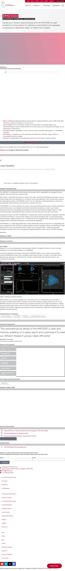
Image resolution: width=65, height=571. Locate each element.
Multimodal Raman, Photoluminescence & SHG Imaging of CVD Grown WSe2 (26, 430)
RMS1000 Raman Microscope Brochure (15, 447)
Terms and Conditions (7, 554)
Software (4, 519)
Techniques (4, 481)
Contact (51, 1)
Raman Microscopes (7, 497)
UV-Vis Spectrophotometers (9, 501)
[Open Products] (40, 5)
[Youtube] (2, 564)
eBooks (37, 1)
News (28, 1)
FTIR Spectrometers (7, 508)
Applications (5, 484)
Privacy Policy (5, 558)
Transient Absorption (7, 505)
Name (1, 457)
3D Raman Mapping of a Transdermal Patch (16, 433)
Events (32, 1)
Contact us (3, 150)
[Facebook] (14, 564)
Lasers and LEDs (6, 512)
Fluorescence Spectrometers (9, 494)
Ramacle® (3, 248)
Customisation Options (7, 516)
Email (34, 457)
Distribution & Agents (7, 547)
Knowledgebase (6, 488)
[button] (62, 5)
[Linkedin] (6, 564)
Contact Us (4, 550)
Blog (42, 1)
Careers (46, 1)
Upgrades (4, 523)
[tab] (32, 316)
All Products (5, 527)
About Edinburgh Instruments (9, 477)
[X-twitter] (10, 564)
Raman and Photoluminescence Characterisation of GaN (20, 436)
